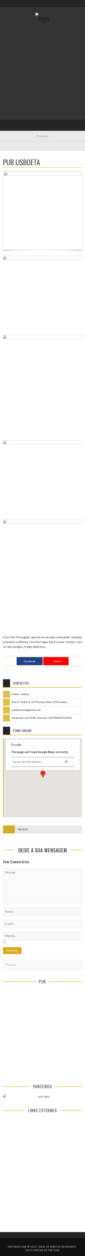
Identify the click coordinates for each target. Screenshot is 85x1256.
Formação (12, 112)
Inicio (9, 48)
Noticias (11, 96)
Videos (10, 121)
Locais (10, 88)
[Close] (6, 6)
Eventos (11, 56)
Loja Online (13, 72)
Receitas (11, 64)
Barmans (12, 104)
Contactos (13, 26)
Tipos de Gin (14, 80)
